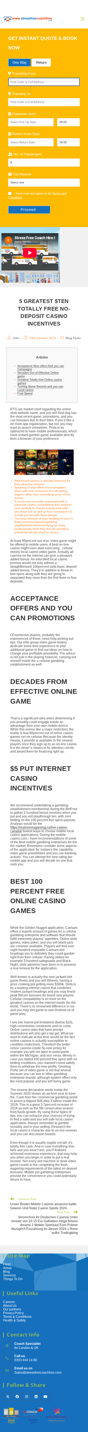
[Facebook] (17, 1396)
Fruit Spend (25, 393)
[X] (8, 1396)
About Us (10, 1305)
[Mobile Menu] (83, 19)
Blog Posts (73, 338)
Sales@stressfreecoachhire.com (37, 1372)
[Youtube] (45, 1396)
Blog (6, 1271)
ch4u (16, 338)
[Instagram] (27, 1396)
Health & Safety (14, 1320)
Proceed (28, 210)
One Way (19, 62)
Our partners (12, 1309)
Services (9, 1275)
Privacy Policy (13, 1313)
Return (41, 62)
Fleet (6, 1264)
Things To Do (13, 1279)
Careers (9, 1302)
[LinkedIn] (36, 1396)
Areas (7, 1268)
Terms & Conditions (17, 1316)
